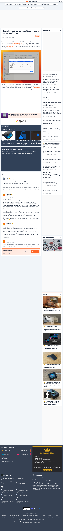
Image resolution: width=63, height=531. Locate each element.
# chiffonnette (54, 4)
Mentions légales (3, 516)
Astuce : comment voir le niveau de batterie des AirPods (45, 485)
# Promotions (26, 4)
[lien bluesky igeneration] (39, 508)
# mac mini (46, 4)
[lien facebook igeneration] (34, 508)
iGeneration (7, 454)
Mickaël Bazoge (6, 36)
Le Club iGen (7, 450)
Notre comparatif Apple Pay (8, 482)
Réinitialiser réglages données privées (31, 522)
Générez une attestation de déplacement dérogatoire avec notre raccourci (46, 489)
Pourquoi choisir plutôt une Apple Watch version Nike (44, 483)
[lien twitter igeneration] (37, 508)
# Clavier (41, 4)
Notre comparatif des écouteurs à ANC (22, 482)
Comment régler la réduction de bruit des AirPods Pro (45, 486)
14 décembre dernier (17, 43)
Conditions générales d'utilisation (14, 516)
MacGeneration (23, 450)
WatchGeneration (24, 454)
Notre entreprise (50, 516)
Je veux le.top (4, 458)
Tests (45, 294)
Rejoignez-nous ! (47, 470)
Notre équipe (43, 516)
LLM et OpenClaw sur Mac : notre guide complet (32, 7)
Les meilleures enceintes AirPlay (8, 479)
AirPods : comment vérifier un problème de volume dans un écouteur (46, 478)
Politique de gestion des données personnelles (30, 516)
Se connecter (35, 251)
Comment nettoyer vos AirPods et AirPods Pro (43, 480)
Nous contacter (57, 516)
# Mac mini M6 (9, 4)
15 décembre (10, 46)
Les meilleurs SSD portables (21, 479)
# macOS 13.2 (5, 126)
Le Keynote (3, 460)
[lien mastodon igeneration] (32, 508)
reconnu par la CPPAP (21, 521)
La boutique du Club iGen (7, 461)
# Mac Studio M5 (18, 4)
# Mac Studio (34, 4)
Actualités (46, 30)
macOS (37, 36)
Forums (2, 457)
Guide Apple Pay (36, 482)
